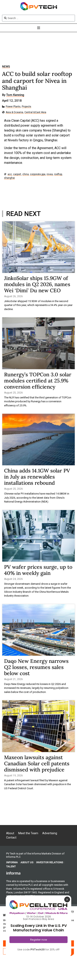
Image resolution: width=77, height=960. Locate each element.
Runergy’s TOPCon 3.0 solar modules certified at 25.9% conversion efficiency (37, 380)
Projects (26, 106)
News (6, 66)
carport (17, 174)
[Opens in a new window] (13, 872)
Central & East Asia (35, 112)
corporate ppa (37, 174)
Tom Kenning (15, 95)
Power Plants (13, 106)
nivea (50, 174)
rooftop (58, 174)
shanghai (9, 178)
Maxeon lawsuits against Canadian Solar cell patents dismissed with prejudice (36, 763)
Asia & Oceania (14, 112)
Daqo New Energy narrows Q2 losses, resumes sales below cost (36, 667)
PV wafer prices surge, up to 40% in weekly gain (38, 570)
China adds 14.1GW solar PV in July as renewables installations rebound (37, 476)
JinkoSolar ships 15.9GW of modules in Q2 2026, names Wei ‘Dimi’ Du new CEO (37, 284)
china (25, 174)
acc (10, 174)
